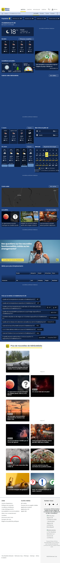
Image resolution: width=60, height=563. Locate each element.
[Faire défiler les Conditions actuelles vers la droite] (33, 67)
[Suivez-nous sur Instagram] (49, 505)
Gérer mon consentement (9, 513)
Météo (6, 13)
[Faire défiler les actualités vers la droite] (56, 219)
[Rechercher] (49, 9)
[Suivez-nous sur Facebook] (46, 505)
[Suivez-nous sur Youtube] (53, 505)
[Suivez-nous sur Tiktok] (57, 505)
